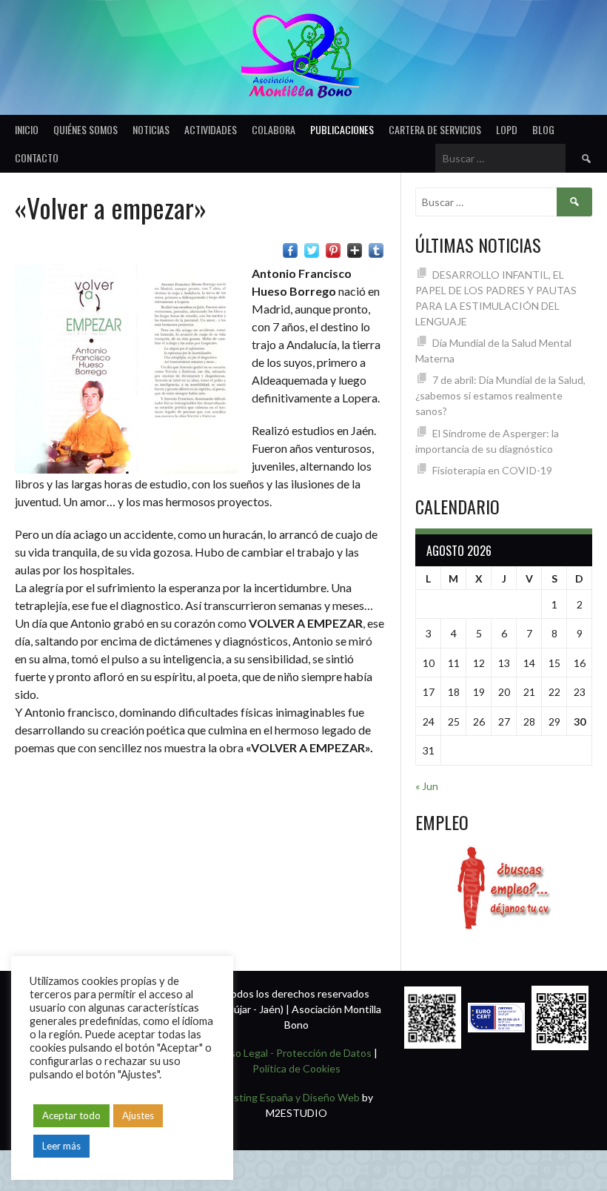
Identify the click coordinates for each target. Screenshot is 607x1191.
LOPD (506, 129)
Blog (543, 129)
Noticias (151, 129)
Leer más (61, 1146)
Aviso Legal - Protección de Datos (294, 1052)
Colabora (273, 129)
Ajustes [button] (138, 1115)
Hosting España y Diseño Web (290, 1097)
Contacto (36, 157)
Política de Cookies (296, 1068)
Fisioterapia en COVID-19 (492, 470)
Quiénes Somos (85, 129)
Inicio (26, 129)
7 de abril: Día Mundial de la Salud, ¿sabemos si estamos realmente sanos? (500, 395)
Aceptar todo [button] (71, 1115)
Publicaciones (342, 129)
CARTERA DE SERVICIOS (435, 129)
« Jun (426, 786)
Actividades (210, 129)
